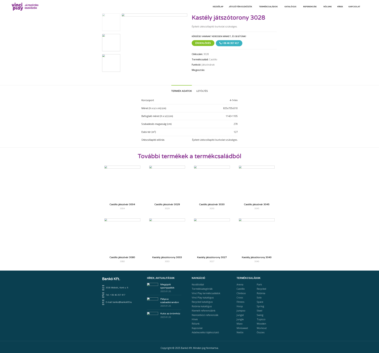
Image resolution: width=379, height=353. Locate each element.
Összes (261, 332)
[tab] (181, 89)
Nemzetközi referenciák (205, 315)
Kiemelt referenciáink (203, 310)
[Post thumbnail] (152, 288)
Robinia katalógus (202, 306)
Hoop (240, 306)
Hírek (195, 319)
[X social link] (210, 70)
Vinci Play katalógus (203, 297)
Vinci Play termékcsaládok (206, 293)
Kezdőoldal (198, 284)
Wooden (261, 323)
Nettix (240, 332)
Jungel (240, 315)
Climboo (241, 293)
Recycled (261, 288)
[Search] (366, 7)
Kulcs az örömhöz (170, 313)
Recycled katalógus (202, 301)
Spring (260, 306)
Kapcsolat (197, 328)
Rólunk (196, 323)
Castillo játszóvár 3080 (122, 257)
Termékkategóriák (202, 288)
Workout (262, 328)
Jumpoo (241, 310)
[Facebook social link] (206, 70)
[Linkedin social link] (217, 70)
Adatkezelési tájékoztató (205, 332)
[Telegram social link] (220, 70)
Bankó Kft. (111, 279)
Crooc (240, 297)
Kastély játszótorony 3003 (167, 257)
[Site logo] (25, 6)
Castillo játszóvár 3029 (167, 204)
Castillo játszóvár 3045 (256, 204)
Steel (259, 310)
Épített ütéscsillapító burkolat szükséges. (215, 139)
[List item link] (122, 295)
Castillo (213, 59)
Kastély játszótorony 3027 (212, 257)
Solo (259, 297)
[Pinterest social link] (213, 70)
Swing (260, 315)
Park (259, 284)
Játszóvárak (208, 64)
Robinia (261, 293)
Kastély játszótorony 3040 (257, 257)
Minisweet (242, 328)
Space (260, 301)
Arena (240, 284)
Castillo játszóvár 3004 (122, 204)
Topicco (261, 319)
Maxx (240, 323)
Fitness (240, 301)
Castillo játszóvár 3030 (212, 204)
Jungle (240, 319)
